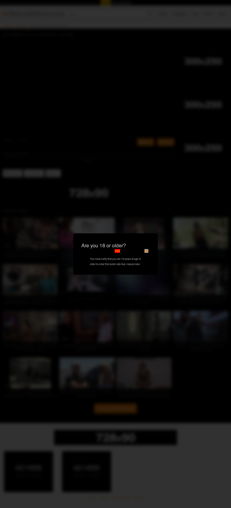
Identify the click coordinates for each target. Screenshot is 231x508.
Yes (117, 251)
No (146, 251)
